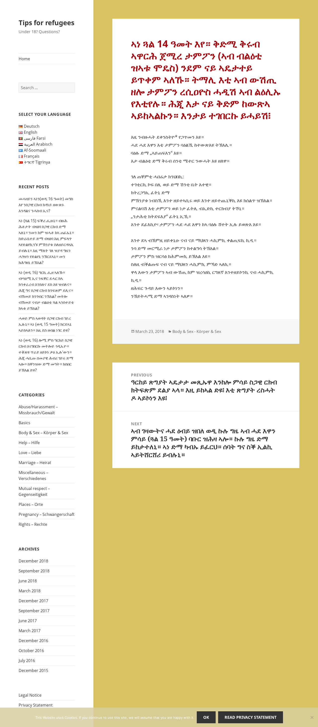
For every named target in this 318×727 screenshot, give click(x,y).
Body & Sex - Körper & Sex (196, 331)
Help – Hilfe (29, 442)
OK (206, 717)
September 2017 (34, 610)
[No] (311, 717)
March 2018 (29, 591)
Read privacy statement (251, 717)
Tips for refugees (46, 22)
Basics (24, 422)
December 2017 (33, 601)
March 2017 (29, 630)
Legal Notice (30, 695)
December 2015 (33, 670)
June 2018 (28, 581)
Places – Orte (31, 504)
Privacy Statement (36, 705)
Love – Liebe (30, 452)
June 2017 (28, 620)
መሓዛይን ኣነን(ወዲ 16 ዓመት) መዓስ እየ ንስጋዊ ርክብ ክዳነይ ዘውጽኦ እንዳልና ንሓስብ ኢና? (46, 204)
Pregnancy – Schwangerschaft (47, 514)
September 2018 (34, 571)
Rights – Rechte (33, 524)
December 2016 (33, 640)
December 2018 (33, 561)
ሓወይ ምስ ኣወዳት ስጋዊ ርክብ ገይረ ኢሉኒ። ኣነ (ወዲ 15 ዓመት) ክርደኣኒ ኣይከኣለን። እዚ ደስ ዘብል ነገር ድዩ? (45, 324)
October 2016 (31, 650)
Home (24, 58)
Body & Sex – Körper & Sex (43, 432)
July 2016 (27, 660)
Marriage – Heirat (35, 462)
